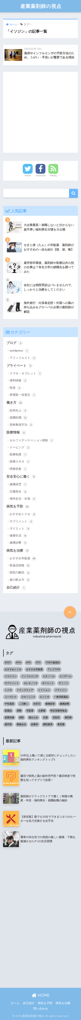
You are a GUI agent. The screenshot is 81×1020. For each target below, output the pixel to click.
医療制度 (18, 454)
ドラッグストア (25, 690)
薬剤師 (68, 717)
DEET (8, 662)
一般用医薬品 (61, 697)
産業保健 (9, 717)
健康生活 (18, 535)
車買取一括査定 (22, 394)
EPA (28, 662)
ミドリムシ (44, 690)
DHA (18, 662)
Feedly (53, 175)
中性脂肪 (9, 703)
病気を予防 (17, 506)
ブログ (13, 343)
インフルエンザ (29, 676)
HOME (43, 995)
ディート (63, 683)
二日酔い (24, 703)
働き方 (14, 402)
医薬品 (8, 710)
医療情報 (15, 432)
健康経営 (18, 484)
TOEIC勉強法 (53, 662)
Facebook (40, 175)
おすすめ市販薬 (22, 558)
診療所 (34, 724)
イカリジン (11, 676)
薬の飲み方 (19, 579)
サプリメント (21, 521)
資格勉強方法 (21, 424)
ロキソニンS (28, 697)
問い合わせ (40, 1008)
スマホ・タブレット (25, 373)
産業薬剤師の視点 (41, 6)
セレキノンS (30, 683)
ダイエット (19, 528)
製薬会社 (21, 724)
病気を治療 (17, 550)
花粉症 (56, 717)
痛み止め (33, 717)
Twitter (27, 175)
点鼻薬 (41, 710)
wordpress (18, 350)
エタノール (49, 676)
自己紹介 (15, 587)
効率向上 (18, 410)
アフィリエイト (22, 357)
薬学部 (8, 724)
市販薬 (29, 710)
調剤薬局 (47, 724)
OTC (38, 662)
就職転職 (18, 417)
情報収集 (18, 468)
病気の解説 (19, 572)
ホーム (15, 1003)
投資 (15, 387)
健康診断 (18, 542)
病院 (21, 717)
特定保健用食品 (58, 710)
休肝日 (36, 703)
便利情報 (18, 380)
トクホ (8, 690)
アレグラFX (54, 669)
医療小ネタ (19, 461)
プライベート (18, 365)
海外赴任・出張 (22, 498)
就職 (19, 710)
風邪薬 (60, 724)
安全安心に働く (20, 476)
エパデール (65, 676)
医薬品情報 (19, 565)
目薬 (45, 717)
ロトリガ (44, 697)
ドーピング (19, 447)
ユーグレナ (11, 697)
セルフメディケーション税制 (31, 440)
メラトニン (61, 690)
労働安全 (18, 491)
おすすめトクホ (22, 514)
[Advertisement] (40, 112)
